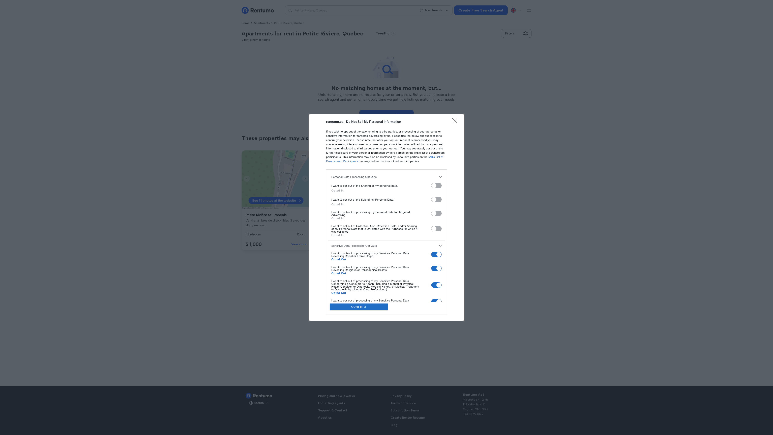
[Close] (456, 122)
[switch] (436, 185)
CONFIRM (358, 306)
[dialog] (386, 217)
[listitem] (386, 177)
